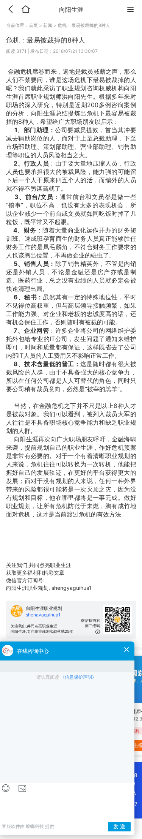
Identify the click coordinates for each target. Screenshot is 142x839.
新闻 (47, 25)
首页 (34, 25)
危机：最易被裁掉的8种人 (84, 25)
